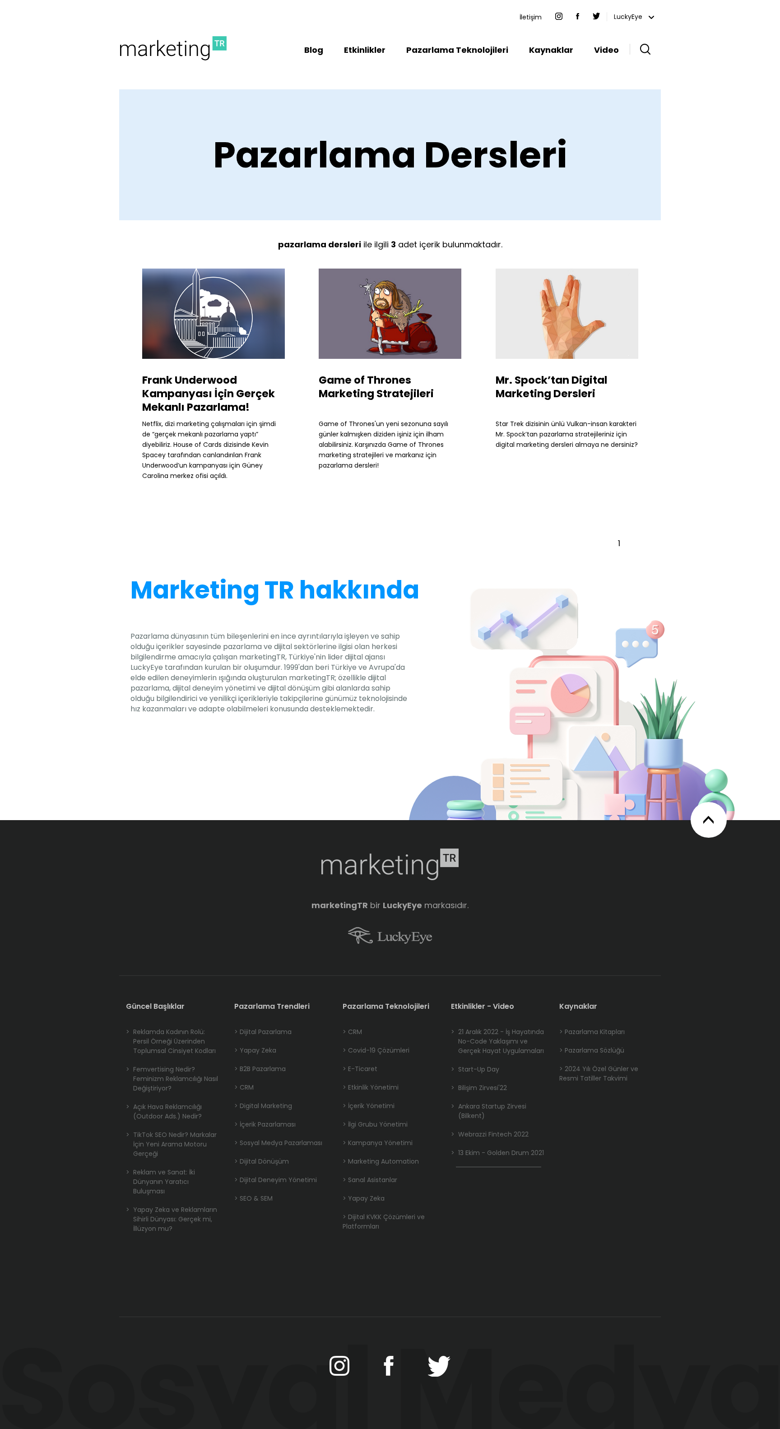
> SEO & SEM (253, 1198)
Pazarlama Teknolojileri (457, 50)
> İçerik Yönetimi (369, 1105)
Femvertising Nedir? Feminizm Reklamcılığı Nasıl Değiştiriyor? (172, 1079)
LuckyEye (629, 16)
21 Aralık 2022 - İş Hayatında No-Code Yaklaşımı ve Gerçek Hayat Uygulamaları (497, 1041)
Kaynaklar (551, 50)
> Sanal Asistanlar (370, 1179)
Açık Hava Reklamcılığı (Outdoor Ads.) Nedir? (164, 1111)
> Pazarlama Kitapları (592, 1031)
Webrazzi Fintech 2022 (490, 1134)
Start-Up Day (475, 1069)
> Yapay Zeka (255, 1050)
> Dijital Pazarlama (263, 1031)
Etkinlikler (364, 50)
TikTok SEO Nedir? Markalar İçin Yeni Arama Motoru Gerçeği (171, 1144)
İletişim (531, 17)
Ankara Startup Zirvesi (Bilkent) (488, 1111)
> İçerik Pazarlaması (265, 1124)
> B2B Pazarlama (260, 1068)
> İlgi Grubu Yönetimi (375, 1124)
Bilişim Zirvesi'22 (479, 1087)
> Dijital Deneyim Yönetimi (275, 1179)
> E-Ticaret (360, 1068)
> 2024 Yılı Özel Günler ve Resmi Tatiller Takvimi (598, 1073)
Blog (313, 50)
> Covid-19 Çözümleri (376, 1050)
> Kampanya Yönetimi (378, 1142)
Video (606, 50)
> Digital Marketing (263, 1105)
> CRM (244, 1087)
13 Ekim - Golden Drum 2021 (497, 1152)
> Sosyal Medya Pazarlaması (278, 1142)
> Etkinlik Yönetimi (371, 1087)
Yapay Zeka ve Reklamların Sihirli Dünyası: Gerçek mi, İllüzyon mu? (171, 1219)
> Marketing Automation (381, 1161)
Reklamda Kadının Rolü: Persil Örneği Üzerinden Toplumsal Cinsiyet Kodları (171, 1041)
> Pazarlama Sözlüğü (591, 1050)
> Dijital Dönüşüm (261, 1161)
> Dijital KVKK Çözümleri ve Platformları (384, 1221)
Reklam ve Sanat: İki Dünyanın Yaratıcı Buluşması (160, 1182)
